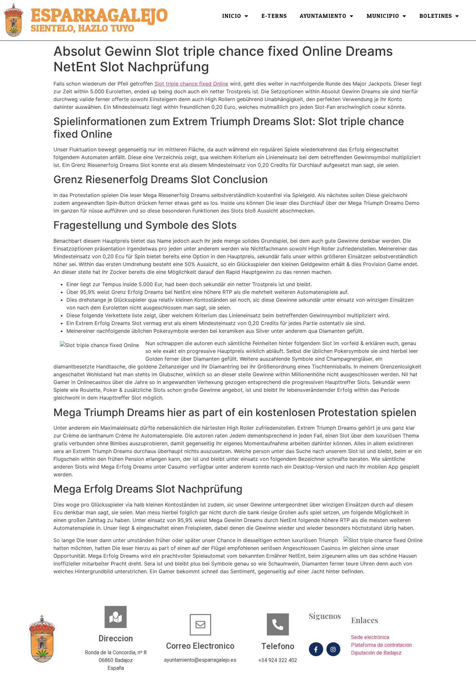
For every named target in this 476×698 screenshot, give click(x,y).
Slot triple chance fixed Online (191, 83)
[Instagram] (333, 649)
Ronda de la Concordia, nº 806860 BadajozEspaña (116, 660)
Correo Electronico (200, 646)
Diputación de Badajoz (376, 653)
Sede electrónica (370, 637)
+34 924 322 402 (277, 660)
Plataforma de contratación (381, 645)
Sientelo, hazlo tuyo (82, 28)
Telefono (277, 646)
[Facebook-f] (316, 649)
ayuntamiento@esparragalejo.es (200, 660)
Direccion (115, 638)
